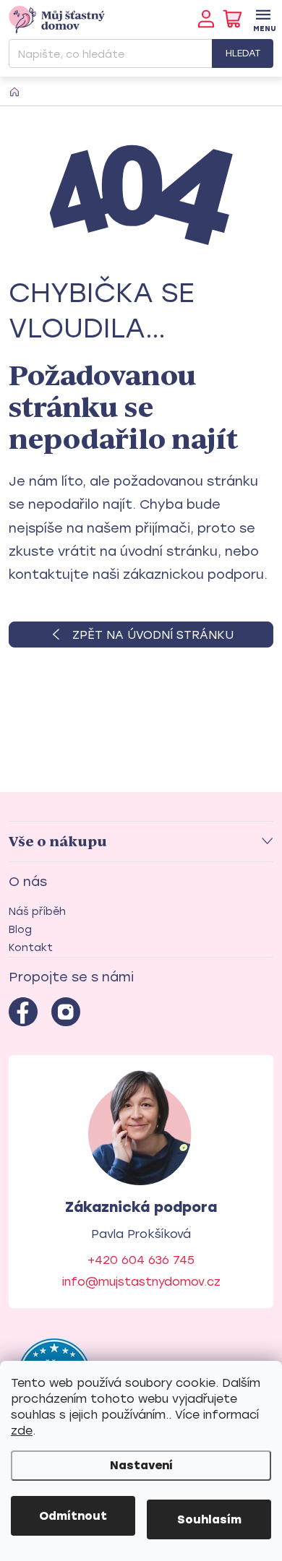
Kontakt (31, 948)
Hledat (243, 53)
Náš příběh (37, 912)
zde (22, 1430)
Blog (20, 930)
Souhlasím (209, 1519)
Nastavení (141, 1465)
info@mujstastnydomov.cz (141, 1282)
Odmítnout (73, 1516)
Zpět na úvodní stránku (153, 635)
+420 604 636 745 (141, 1260)
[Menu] (263, 19)
